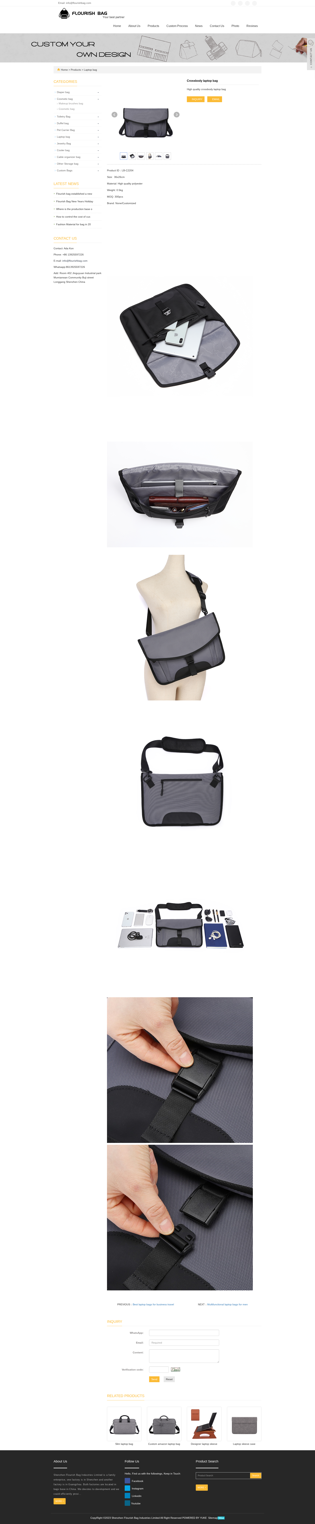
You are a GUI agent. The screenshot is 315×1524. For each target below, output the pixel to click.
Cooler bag (63, 150)
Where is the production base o (74, 209)
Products (153, 25)
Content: (138, 1352)
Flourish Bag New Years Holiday (74, 201)
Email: (140, 1342)
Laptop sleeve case (244, 1443)
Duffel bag (63, 123)
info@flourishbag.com (75, 260)
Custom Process (177, 25)
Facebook (137, 1481)
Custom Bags (64, 170)
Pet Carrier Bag (66, 130)
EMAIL (215, 99)
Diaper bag (63, 92)
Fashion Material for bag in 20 (73, 224)
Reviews (252, 25)
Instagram (137, 1488)
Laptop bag (90, 69)
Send (154, 1379)
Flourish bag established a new (74, 193)
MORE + (59, 1501)
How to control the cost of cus (73, 216)
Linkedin (136, 1496)
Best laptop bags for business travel (153, 1304)
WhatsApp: (137, 1332)
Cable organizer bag (68, 156)
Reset (169, 1379)
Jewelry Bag (64, 143)
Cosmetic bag (65, 98)
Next (177, 115)
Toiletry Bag (63, 116)
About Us (134, 25)
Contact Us (217, 25)
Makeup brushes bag (71, 103)
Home (117, 25)
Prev (114, 115)
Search (255, 1475)
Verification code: (133, 1369)
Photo (235, 25)
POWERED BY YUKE (194, 1517)
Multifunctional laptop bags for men (227, 1304)
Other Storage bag (67, 163)
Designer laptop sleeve (204, 1443)
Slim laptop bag (124, 1443)
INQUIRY (196, 99)
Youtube (136, 1503)
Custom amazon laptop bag (164, 1443)
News (199, 25)
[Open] (311, 54)
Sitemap (213, 1517)
